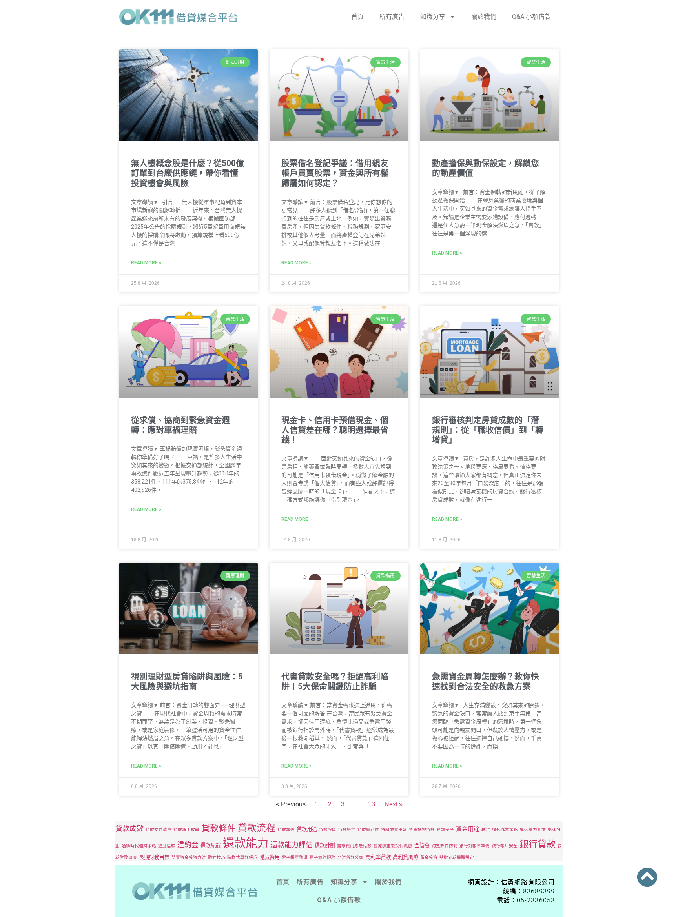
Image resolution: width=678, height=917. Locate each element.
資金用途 (467, 829)
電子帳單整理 (295, 857)
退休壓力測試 (533, 829)
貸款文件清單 (158, 829)
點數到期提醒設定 (456, 857)
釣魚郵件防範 (444, 845)
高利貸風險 (405, 857)
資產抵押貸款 (422, 829)
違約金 (188, 845)
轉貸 (485, 829)
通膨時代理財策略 (139, 845)
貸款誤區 (327, 829)
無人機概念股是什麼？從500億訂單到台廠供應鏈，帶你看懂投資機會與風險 (187, 172)
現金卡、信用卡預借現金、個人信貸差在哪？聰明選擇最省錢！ (334, 429)
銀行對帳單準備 (474, 845)
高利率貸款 (378, 857)
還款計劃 (325, 845)
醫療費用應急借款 (354, 845)
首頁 (357, 16)
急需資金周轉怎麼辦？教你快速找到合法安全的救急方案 (485, 681)
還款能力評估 (291, 845)
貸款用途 (307, 829)
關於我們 (483, 16)
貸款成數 (129, 828)
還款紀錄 (210, 845)
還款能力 (245, 843)
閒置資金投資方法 (188, 857)
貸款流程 (256, 827)
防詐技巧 (216, 857)
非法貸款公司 (350, 857)
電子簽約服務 (322, 857)
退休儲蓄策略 (505, 829)
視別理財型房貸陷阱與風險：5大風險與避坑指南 (187, 681)
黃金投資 (428, 857)
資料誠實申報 (394, 829)
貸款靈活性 (368, 829)
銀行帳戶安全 (505, 845)
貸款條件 (218, 828)
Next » (394, 804)
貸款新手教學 (186, 829)
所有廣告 (392, 16)
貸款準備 (286, 829)
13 (371, 804)
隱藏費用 (269, 857)
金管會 (422, 845)
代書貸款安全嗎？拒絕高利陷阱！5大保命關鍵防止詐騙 (334, 681)
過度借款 (166, 845)
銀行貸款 (537, 844)
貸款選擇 (346, 829)
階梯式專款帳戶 (242, 857)
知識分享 (432, 16)
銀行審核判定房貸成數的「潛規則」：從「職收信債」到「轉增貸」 (487, 429)
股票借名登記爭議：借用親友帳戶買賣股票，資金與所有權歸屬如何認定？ (334, 172)
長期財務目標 (154, 857)
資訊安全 (445, 829)
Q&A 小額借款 (531, 16)
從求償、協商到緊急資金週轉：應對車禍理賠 (180, 425)
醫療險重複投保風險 (393, 845)
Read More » (146, 263)
